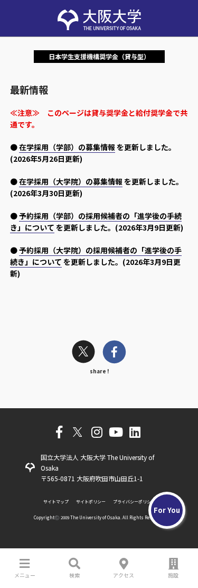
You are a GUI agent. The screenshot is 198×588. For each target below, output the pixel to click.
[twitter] (83, 353)
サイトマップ (56, 501)
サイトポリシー (91, 501)
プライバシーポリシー (134, 501)
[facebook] (114, 353)
